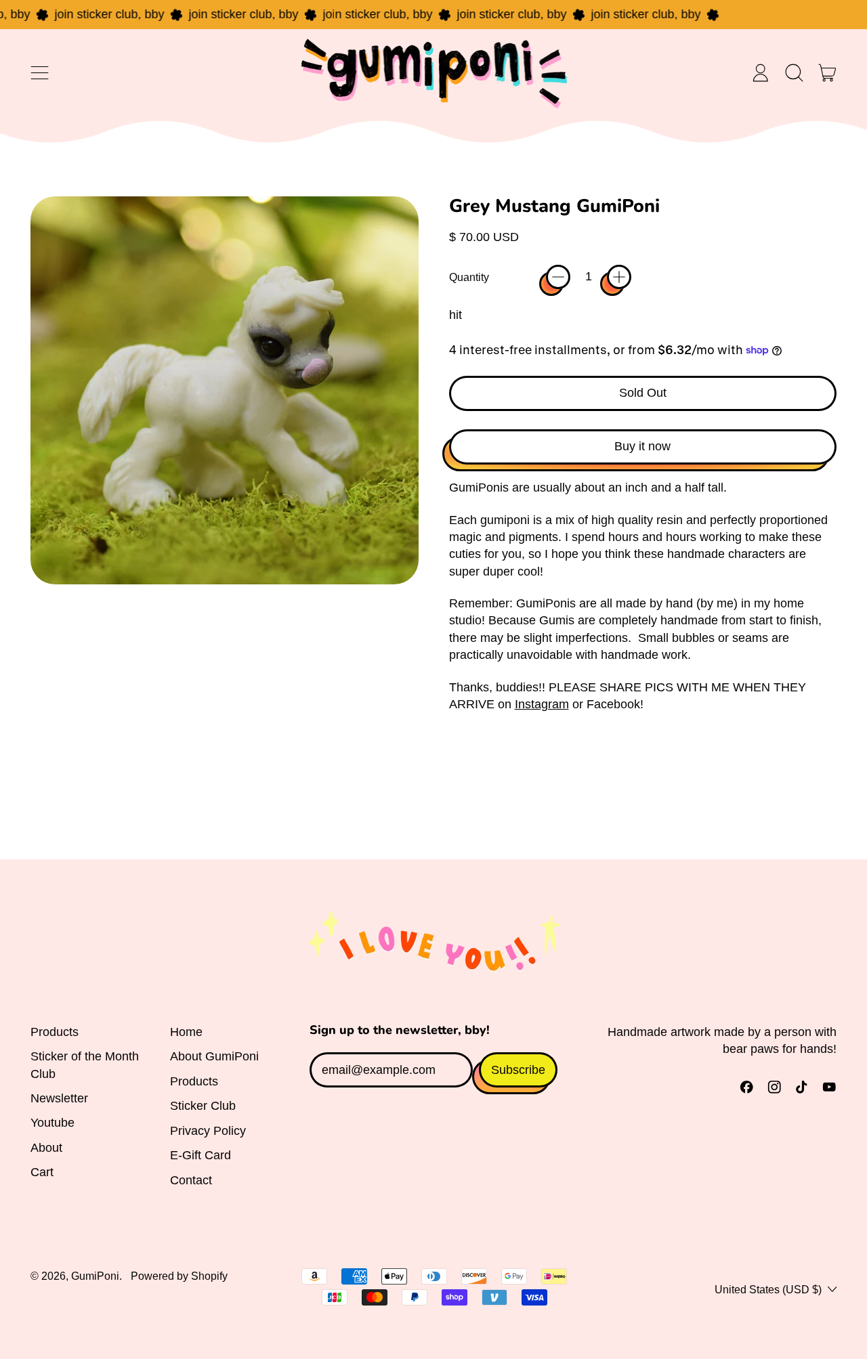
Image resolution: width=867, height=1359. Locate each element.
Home (186, 1032)
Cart (42, 1172)
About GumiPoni (214, 1056)
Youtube (52, 1122)
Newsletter (59, 1098)
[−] (558, 277)
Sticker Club (203, 1106)
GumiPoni (95, 1276)
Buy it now (642, 446)
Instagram (542, 704)
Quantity (469, 277)
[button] (794, 73)
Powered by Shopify (179, 1276)
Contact (191, 1180)
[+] (619, 277)
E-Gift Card (200, 1155)
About (46, 1148)
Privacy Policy (208, 1131)
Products (54, 1032)
